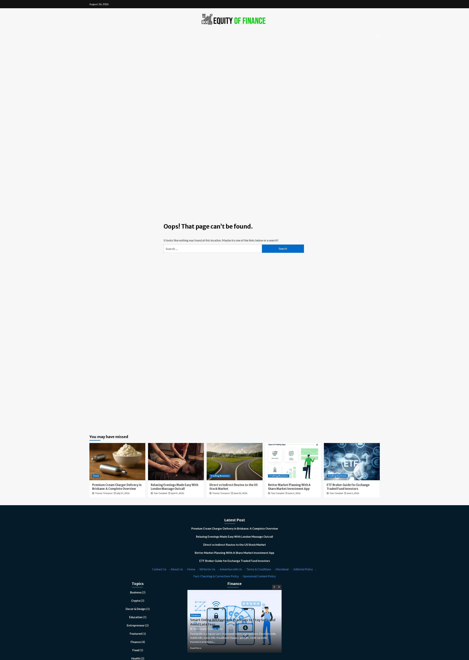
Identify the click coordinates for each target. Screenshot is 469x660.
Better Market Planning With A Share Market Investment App (234, 552)
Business (135, 592)
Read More (195, 648)
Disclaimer (282, 569)
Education (135, 617)
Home (191, 569)
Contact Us (159, 569)
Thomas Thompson (103, 493)
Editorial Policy (303, 569)
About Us (177, 569)
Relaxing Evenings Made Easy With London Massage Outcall (234, 536)
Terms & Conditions (258, 569)
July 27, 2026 (123, 493)
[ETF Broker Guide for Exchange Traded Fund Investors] (352, 461)
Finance (136, 641)
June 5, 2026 (294, 493)
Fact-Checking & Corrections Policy (216, 576)
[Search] (377, 36)
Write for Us (207, 569)
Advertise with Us (231, 569)
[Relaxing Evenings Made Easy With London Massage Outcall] (176, 461)
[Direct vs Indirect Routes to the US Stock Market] (235, 461)
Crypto (135, 600)
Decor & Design (136, 608)
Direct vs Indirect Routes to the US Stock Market (234, 544)
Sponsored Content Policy (259, 576)
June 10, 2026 (240, 493)
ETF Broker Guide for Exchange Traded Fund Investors (234, 560)
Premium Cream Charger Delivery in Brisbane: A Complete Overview (234, 528)
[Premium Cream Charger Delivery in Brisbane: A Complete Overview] (117, 461)
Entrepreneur (136, 625)
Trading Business (220, 476)
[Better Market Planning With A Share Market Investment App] (293, 461)
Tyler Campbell (160, 493)
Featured (136, 633)
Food (96, 476)
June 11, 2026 (177, 493)
